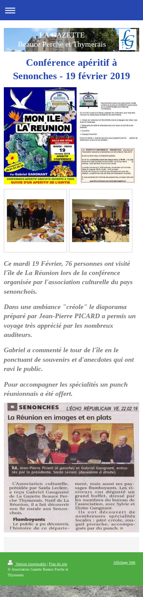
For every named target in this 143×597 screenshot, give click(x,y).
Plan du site (58, 564)
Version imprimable (30, 564)
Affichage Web (124, 562)
